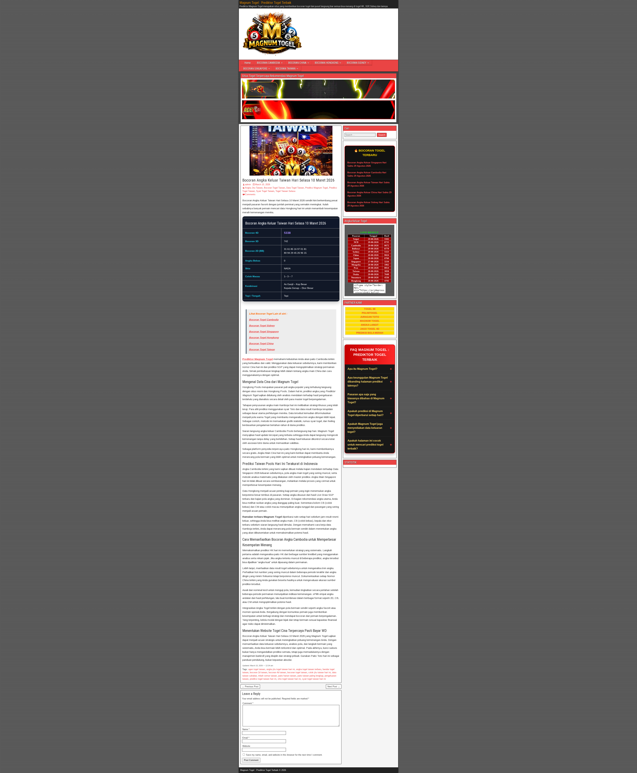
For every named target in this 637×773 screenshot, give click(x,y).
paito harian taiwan (287, 676)
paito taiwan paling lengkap (310, 676)
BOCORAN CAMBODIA (268, 62)
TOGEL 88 (369, 309)
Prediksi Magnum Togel (316, 188)
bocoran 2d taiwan (258, 672)
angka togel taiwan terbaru (308, 669)
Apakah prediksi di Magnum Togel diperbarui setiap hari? (366, 413)
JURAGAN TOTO (369, 317)
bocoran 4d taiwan (277, 672)
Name (245, 729)
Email (245, 738)
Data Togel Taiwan (295, 188)
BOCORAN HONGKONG (326, 62)
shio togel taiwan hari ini (289, 679)
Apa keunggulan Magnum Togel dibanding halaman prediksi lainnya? (368, 381)
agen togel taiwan (256, 669)
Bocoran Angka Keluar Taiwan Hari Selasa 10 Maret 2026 (288, 180)
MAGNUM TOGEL (370, 321)
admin (248, 184)
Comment (248, 703)
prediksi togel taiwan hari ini (263, 679)
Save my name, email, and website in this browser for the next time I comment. (284, 755)
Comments (250, 194)
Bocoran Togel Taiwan (274, 188)
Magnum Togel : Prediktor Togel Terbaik (265, 3)
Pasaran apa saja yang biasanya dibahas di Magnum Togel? (366, 398)
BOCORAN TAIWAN (285, 68)
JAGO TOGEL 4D (369, 328)
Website (246, 746)
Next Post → (333, 686)
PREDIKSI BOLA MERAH (369, 332)
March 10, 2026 (262, 184)
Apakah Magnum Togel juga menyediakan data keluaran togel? (365, 427)
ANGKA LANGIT (370, 324)
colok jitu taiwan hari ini (319, 672)
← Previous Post (250, 686)
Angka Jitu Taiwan (254, 188)
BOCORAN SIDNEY (356, 62)
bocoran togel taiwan (297, 672)
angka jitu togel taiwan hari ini (280, 669)
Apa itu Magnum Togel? (362, 368)
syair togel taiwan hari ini (314, 679)
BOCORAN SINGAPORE (255, 68)
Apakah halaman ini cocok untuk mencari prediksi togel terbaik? (365, 444)
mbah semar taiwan (267, 676)
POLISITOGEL (370, 313)
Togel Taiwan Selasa (285, 191)
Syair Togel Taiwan (265, 191)
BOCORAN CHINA (297, 62)
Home (247, 62)
